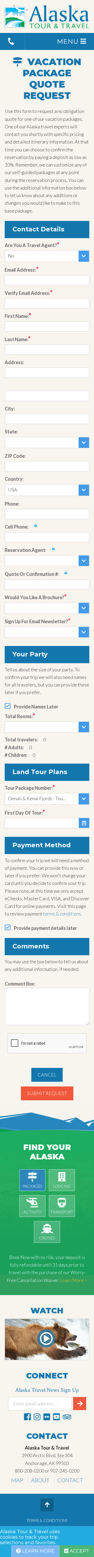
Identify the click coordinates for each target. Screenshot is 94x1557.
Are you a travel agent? (31, 245)
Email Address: (20, 270)
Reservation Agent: (25, 550)
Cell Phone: (16, 527)
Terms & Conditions (47, 1520)
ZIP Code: (15, 456)
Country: (14, 479)
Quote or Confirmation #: (32, 574)
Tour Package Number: (28, 788)
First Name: (17, 316)
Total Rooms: (19, 716)
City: (10, 408)
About (40, 1480)
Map (17, 1480)
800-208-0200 (29, 1471)
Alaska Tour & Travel (47, 16)
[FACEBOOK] (27, 1416)
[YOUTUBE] (56, 1416)
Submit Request (47, 1093)
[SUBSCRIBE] (79, 1403)
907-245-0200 (64, 1471)
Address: (14, 362)
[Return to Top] (47, 1505)
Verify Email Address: (27, 293)
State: (11, 431)
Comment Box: (20, 984)
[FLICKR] (46, 1416)
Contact (70, 1480)
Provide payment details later (45, 928)
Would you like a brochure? (34, 597)
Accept (78, 1551)
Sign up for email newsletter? (36, 621)
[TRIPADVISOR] (67, 1416)
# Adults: (14, 747)
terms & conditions (62, 914)
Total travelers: (21, 739)
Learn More (38, 1551)
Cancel (47, 1075)
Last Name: (16, 339)
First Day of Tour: (24, 813)
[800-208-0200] (12, 41)
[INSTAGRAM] (37, 1416)
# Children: (16, 755)
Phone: (12, 504)
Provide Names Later (36, 706)
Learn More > (73, 1280)
